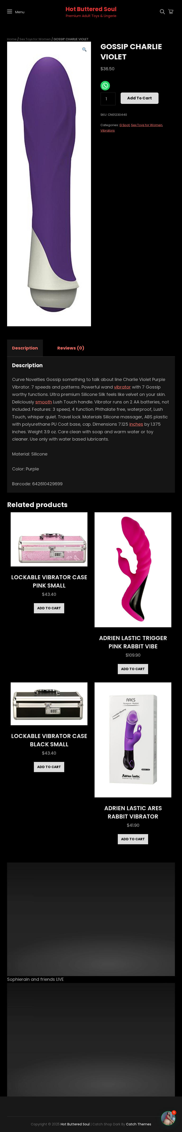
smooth (43, 402)
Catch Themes (138, 1124)
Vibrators (107, 130)
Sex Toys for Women (35, 39)
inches (136, 424)
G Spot (124, 125)
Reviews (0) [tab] (70, 348)
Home (12, 39)
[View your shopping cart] (171, 12)
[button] (84, 49)
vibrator (122, 387)
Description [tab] (25, 348)
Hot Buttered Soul (91, 9)
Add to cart (139, 98)
